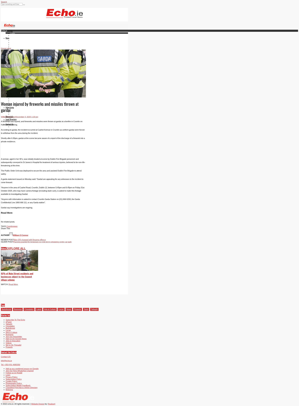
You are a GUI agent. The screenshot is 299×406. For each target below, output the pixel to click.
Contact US (6, 357)
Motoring (9, 390)
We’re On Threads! (13, 345)
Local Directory (11, 119)
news (15, 226)
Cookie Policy (11, 381)
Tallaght (13, 40)
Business (18, 309)
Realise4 (51, 404)
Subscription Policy (14, 379)
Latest (38, 309)
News (7, 38)
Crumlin (9, 226)
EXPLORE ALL (16, 248)
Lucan (12, 47)
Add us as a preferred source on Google (22, 369)
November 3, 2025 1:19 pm (27, 117)
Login (12, 33)
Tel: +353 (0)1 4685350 (10, 365)
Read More (13, 284)
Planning (14, 112)
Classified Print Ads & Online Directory (21, 388)
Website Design (37, 404)
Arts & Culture (50, 309)
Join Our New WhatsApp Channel (20, 371)
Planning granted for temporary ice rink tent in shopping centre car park (42, 242)
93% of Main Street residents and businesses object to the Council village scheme (17, 276)
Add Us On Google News (16, 339)
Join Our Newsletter (14, 337)
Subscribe (9, 31)
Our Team (14, 127)
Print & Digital (16, 110)
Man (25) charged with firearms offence (30, 240)
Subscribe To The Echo (15, 320)
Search (4, 2)
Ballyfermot (15, 45)
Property (77, 309)
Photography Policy (14, 383)
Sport (86, 309)
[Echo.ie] (64, 16)
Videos (13, 49)
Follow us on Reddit (14, 373)
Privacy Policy (11, 377)
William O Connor (8, 117)
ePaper (13, 36)
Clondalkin (14, 43)
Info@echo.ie (6, 361)
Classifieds (15, 114)
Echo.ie (4, 31)
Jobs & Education (17, 99)
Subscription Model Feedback (18, 385)
